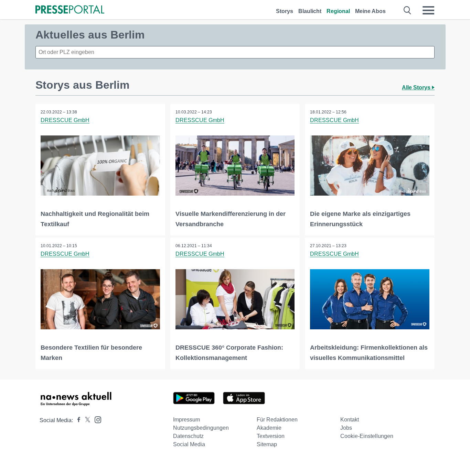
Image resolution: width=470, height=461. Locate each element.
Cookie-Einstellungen (366, 436)
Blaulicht (309, 11)
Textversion (271, 436)
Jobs (346, 428)
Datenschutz (188, 436)
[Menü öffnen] (428, 10)
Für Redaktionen (277, 419)
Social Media (189, 444)
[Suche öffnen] (407, 10)
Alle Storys (417, 87)
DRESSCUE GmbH (65, 120)
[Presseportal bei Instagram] (95, 419)
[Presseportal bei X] (85, 420)
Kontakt (349, 419)
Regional (338, 11)
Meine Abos (370, 11)
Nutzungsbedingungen (201, 428)
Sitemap (267, 444)
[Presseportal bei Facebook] (77, 420)
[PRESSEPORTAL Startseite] (69, 10)
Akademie (269, 428)
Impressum (186, 419)
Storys (284, 11)
